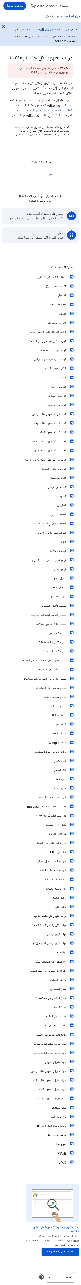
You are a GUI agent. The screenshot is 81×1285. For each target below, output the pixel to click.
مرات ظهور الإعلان (56, 934)
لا (31, 174)
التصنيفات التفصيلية (55, 305)
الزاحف (62, 378)
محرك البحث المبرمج (55, 880)
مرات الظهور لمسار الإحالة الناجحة (49, 925)
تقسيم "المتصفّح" (57, 633)
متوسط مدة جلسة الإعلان (53, 870)
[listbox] (60, 1277)
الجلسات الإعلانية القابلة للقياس (54, 110)
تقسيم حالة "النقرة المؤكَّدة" (52, 670)
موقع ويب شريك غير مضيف (51, 1035)
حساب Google (57, 743)
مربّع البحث (60, 953)
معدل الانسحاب (58, 989)
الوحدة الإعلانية (58, 551)
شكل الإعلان (60, 770)
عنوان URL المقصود (55, 825)
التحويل (62, 296)
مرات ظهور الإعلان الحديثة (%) (49, 943)
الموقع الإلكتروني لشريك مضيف (49, 524)
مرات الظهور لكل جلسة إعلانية (50, 916)
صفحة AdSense (48, 30)
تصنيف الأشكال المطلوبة (53, 606)
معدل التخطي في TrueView (50, 998)
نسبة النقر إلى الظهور (55, 1062)
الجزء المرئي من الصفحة (53, 350)
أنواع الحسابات (58, 569)
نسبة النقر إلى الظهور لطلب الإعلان (48, 1071)
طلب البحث (60, 788)
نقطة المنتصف (59, 1108)
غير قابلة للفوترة (57, 834)
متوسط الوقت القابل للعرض (51, 861)
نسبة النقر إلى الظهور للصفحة (51, 1099)
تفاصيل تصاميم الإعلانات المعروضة (48, 615)
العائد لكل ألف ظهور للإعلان (52, 432)
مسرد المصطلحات (62, 267)
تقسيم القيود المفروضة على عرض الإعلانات (44, 661)
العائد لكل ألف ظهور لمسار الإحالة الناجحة (45, 460)
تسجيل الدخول (58, 588)
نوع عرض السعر (58, 1117)
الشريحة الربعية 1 (57, 387)
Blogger (61, 1144)
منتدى (59, 16)
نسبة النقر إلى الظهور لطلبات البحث (48, 1080)
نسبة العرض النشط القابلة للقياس (49, 1053)
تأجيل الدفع (60, 578)
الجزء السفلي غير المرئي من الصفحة (47, 341)
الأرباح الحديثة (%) (56, 286)
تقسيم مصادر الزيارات (55, 697)
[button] (74, 6)
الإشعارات (48, 16)
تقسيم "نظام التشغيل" (54, 651)
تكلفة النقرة (60, 724)
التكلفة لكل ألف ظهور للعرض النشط (48, 332)
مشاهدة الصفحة (58, 980)
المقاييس (61, 505)
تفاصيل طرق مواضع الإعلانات (51, 624)
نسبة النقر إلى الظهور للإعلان (51, 1090)
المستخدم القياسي (57, 487)
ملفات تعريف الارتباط (55, 1026)
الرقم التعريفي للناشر (55, 369)
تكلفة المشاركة (59, 715)
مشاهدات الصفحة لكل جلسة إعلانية (48, 971)
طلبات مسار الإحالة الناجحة (52, 797)
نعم (51, 174)
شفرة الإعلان (59, 761)
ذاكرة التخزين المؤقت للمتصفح (50, 752)
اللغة (67, 1272)
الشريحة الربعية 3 (57, 396)
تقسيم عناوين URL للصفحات (51, 688)
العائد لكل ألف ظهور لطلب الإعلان (49, 414)
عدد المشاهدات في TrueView (50, 816)
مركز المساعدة (72, 16)
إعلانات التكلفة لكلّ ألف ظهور (51, 277)
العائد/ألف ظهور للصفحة (54, 469)
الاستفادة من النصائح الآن (60, 1252)
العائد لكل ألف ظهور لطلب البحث (49, 423)
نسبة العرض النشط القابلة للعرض (49, 1044)
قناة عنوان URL (58, 852)
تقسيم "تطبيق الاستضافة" (52, 642)
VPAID (62, 1163)
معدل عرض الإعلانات (55, 1017)
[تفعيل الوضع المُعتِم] (42, 1277)
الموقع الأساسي (58, 515)
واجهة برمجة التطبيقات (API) (50, 1126)
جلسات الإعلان (59, 734)
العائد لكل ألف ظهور (56, 405)
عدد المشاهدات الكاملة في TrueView (46, 807)
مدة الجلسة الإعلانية (56, 889)
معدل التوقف (59, 1007)
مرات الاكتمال (59, 898)
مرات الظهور (59, 907)
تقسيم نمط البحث (57, 706)
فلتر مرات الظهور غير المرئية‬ (51, 843)
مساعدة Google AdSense (49, 6)
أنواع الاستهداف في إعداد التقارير (49, 560)
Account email (56, 1135)
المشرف (62, 496)
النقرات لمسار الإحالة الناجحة (51, 533)
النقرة (63, 542)
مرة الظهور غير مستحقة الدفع (50, 962)
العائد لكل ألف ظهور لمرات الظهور (49, 451)
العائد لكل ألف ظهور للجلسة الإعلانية (47, 442)
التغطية (62, 314)
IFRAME (61, 1153)
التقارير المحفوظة (57, 323)
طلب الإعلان (60, 779)
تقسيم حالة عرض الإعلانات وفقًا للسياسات (44, 679)
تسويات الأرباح (58, 597)
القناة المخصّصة (58, 478)
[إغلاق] (3, 27)
